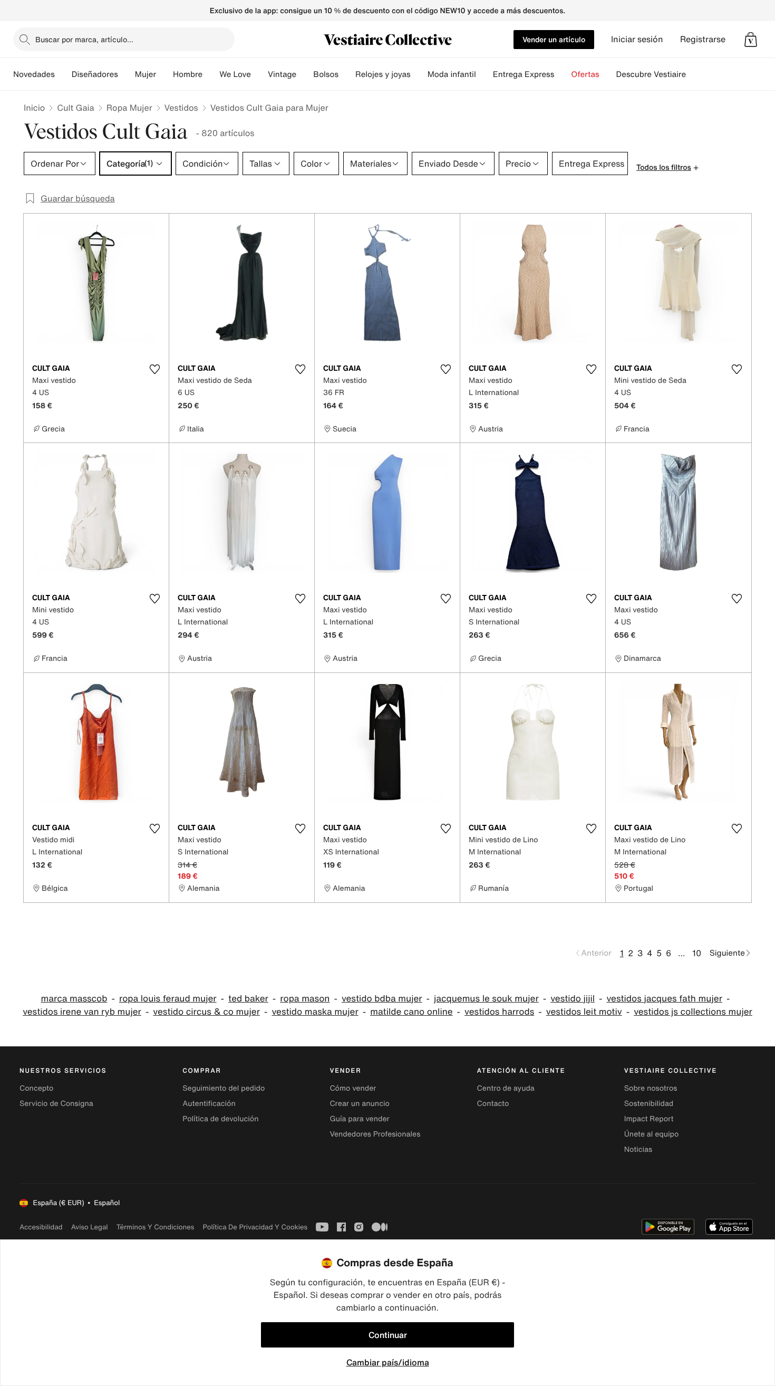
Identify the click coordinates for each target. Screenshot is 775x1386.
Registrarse (702, 39)
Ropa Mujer (129, 107)
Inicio (34, 107)
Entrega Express (524, 74)
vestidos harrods (499, 1011)
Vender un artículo (553, 39)
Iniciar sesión (637, 39)
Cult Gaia (75, 107)
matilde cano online (411, 1011)
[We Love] (259, 74)
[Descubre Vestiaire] (694, 74)
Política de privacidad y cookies (254, 1227)
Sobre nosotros (650, 1088)
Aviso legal (89, 1227)
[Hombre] (211, 74)
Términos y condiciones (156, 1227)
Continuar (388, 1335)
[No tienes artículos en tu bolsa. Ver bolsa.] (750, 39)
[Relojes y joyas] (419, 74)
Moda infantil (452, 74)
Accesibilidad (41, 1227)
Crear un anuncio (359, 1103)
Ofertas (585, 74)
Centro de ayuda (506, 1088)
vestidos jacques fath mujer (664, 998)
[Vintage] (305, 74)
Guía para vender (359, 1118)
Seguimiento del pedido (223, 1088)
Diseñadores (95, 74)
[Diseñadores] (126, 74)
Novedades (34, 74)
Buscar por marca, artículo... (84, 39)
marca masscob (74, 998)
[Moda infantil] (484, 74)
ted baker (248, 998)
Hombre (187, 74)
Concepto (36, 1088)
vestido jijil (572, 998)
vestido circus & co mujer (206, 1011)
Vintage (282, 74)
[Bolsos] (347, 74)
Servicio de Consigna (56, 1103)
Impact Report (649, 1118)
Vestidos (181, 107)
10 (696, 953)
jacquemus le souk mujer (486, 998)
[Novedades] (63, 74)
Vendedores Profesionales (375, 1134)
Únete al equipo (651, 1134)
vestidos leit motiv (584, 1011)
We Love (235, 74)
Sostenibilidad (649, 1103)
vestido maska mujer (315, 1011)
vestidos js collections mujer (693, 1011)
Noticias (638, 1149)
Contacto (493, 1103)
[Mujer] (164, 74)
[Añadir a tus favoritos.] (154, 369)
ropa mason (305, 998)
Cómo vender (353, 1088)
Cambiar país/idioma (387, 1362)
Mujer (145, 74)
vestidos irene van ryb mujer (82, 1011)
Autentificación (209, 1103)
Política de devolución (220, 1118)
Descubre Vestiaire (651, 74)
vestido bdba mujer (382, 998)
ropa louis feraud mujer (168, 998)
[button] (750, 39)
